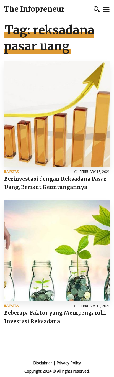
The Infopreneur (34, 9)
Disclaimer (42, 362)
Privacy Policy (68, 362)
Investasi (11, 171)
